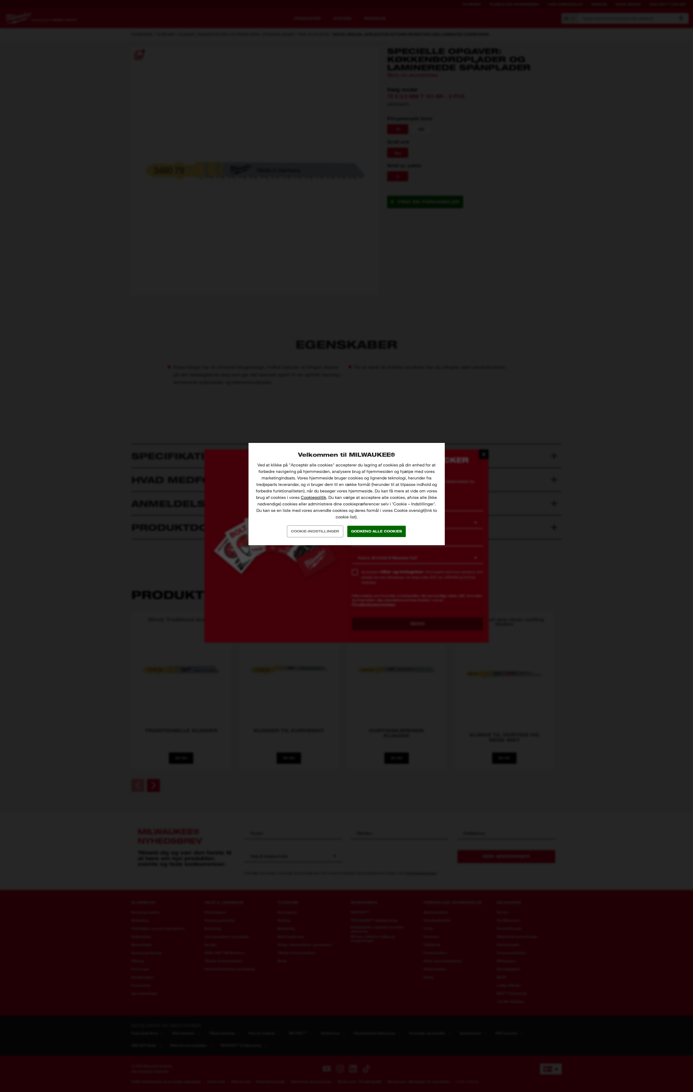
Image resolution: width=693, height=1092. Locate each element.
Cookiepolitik (313, 497)
